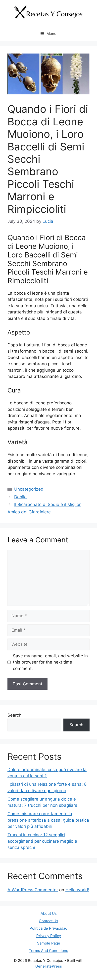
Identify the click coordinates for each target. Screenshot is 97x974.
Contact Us (48, 920)
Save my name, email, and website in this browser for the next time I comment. (50, 662)
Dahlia (20, 496)
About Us (49, 913)
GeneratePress (48, 966)
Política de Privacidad (48, 928)
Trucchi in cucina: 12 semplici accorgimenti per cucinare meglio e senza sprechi (42, 841)
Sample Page (48, 943)
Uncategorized (29, 489)
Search (14, 715)
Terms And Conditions (48, 950)
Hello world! (77, 889)
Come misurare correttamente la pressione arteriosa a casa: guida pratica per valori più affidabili (48, 820)
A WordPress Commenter (32, 889)
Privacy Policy (48, 935)
